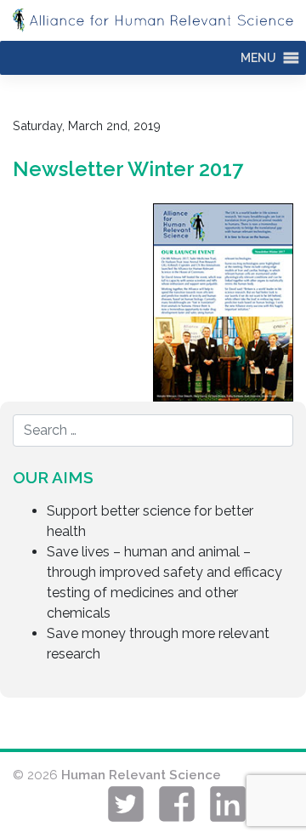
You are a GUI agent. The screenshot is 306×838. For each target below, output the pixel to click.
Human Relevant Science (141, 775)
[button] (258, 58)
